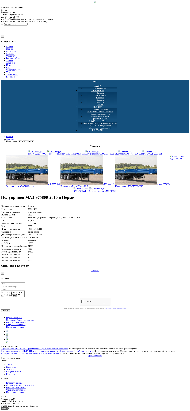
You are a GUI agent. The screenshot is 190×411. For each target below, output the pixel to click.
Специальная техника (100, 116)
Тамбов (9, 60)
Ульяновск (10, 63)
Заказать (95, 271)
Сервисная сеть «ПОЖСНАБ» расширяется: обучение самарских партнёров (34, 349)
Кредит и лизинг (98, 121)
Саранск (10, 53)
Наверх (4, 408)
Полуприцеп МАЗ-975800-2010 (33, 185)
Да (2, 33)
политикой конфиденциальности (116, 308)
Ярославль (11, 77)
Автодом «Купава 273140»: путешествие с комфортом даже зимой (30, 353)
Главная (9, 136)
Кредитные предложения (100, 125)
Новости (100, 100)
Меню (96, 81)
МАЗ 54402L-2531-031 (152, 152)
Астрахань (11, 51)
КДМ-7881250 (177, 157)
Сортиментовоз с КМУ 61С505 (102, 190)
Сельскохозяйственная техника (100, 112)
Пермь (19, 26)
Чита (8, 67)
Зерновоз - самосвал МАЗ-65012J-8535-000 (66, 152)
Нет (5, 33)
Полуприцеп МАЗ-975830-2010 (142, 185)
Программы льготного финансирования (100, 123)
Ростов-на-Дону (13, 58)
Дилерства (100, 102)
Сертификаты (100, 95)
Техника (97, 107)
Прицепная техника (15, 327)
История (100, 93)
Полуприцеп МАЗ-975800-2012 (87, 185)
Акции (97, 86)
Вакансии (100, 98)
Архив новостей (95, 356)
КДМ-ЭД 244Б (81, 190)
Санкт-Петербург (13, 70)
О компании (97, 90)
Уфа (8, 72)
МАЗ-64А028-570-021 (37, 152)
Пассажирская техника (100, 114)
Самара (9, 46)
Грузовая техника (100, 109)
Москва (9, 49)
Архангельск (12, 74)
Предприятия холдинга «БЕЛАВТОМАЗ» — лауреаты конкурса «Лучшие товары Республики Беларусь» (47, 351)
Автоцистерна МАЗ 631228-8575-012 (101, 152)
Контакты (97, 130)
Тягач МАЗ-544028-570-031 (130, 152)
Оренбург (10, 56)
